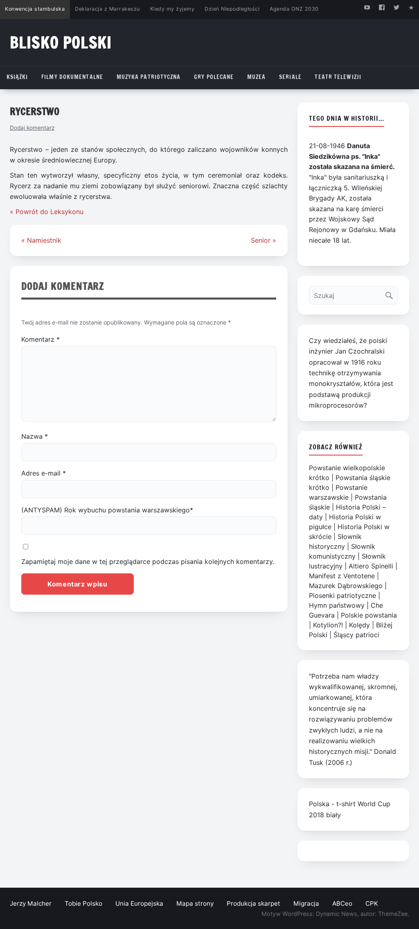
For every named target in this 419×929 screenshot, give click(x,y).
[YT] (367, 7)
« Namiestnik (41, 240)
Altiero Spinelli (371, 566)
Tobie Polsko (83, 903)
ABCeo (342, 903)
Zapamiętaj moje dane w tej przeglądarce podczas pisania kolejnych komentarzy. (147, 561)
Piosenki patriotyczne (342, 595)
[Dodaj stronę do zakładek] (411, 7)
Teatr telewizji (338, 77)
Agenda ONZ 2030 (294, 9)
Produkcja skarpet (253, 903)
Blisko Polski (61, 42)
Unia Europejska (139, 903)
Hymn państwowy (337, 605)
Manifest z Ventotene (342, 576)
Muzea (256, 77)
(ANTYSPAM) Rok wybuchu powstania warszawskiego (107, 510)
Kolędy (359, 625)
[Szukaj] (391, 293)
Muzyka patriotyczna (149, 77)
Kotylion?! (328, 625)
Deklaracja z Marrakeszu (107, 9)
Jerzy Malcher (31, 903)
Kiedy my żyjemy (172, 9)
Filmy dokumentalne (72, 77)
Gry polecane (214, 77)
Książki (17, 77)
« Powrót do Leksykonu (46, 211)
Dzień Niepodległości (232, 9)
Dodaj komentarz (32, 127)
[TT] (397, 7)
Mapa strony (195, 903)
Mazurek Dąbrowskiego (346, 586)
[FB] (381, 7)
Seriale (290, 77)
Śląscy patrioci (356, 635)
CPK (371, 903)
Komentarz (40, 339)
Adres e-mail (43, 473)
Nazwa (34, 436)
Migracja (306, 903)
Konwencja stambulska (35, 9)
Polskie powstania (369, 615)
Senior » (263, 240)
